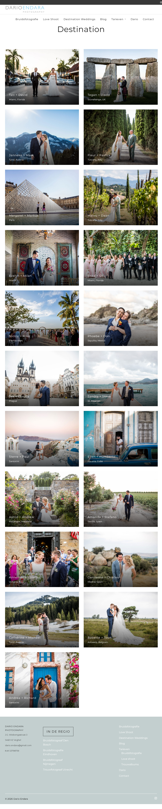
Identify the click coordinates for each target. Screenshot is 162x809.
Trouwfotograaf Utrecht (58, 769)
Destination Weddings (79, 19)
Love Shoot (51, 19)
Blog (103, 19)
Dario (134, 19)
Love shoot (128, 758)
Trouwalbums (130, 764)
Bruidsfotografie (27, 19)
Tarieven (117, 19)
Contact (148, 19)
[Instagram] (161, 2)
